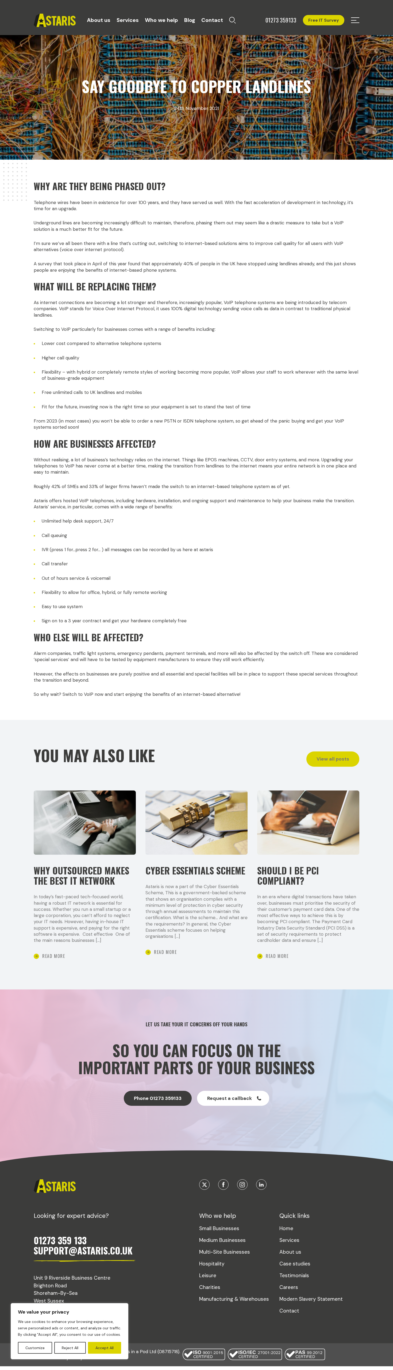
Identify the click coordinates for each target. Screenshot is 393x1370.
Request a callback (229, 1098)
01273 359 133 (60, 1240)
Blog (189, 20)
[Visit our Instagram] (242, 1184)
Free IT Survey (323, 20)
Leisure (207, 1275)
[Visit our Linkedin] (261, 1184)
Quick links (294, 1216)
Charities (209, 1287)
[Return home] (55, 20)
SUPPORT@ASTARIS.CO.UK (83, 1250)
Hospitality (212, 1263)
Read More (53, 956)
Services (128, 20)
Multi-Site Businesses (224, 1252)
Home (286, 1228)
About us (98, 20)
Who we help (161, 20)
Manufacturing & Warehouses (234, 1299)
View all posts (333, 759)
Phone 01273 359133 (158, 1098)
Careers (288, 1287)
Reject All (70, 1347)
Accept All (104, 1347)
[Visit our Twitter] (204, 1184)
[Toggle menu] (355, 20)
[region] (69, 1331)
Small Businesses (219, 1228)
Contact (212, 20)
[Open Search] (232, 20)
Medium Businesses (222, 1240)
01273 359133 (280, 20)
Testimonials (294, 1275)
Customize (35, 1347)
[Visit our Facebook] (223, 1184)
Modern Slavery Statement (311, 1299)
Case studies (294, 1263)
